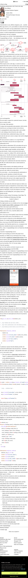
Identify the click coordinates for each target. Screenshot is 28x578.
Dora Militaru (8, 8)
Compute (2, 21)
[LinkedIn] (2, 23)
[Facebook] (3, 23)
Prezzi (1, 544)
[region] (14, 567)
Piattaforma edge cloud (5, 539)
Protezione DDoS (4, 541)
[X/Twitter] (25, 4)
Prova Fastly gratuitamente (6, 546)
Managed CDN (17, 541)
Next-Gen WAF (3, 542)
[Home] (3, 1)
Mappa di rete (3, 548)
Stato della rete (17, 552)
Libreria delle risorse (4, 554)
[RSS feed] (27, 4)
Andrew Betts (9, 12)
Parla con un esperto (13, 531)
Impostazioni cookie (14, 576)
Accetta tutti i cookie (14, 573)
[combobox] (18, 1)
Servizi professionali (18, 539)
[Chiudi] (24, 559)
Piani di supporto (18, 542)
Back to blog (4, 4)
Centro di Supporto (18, 551)
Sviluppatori (3, 552)
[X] (0, 23)
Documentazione (4, 551)
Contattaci (16, 554)
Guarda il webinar (13, 199)
